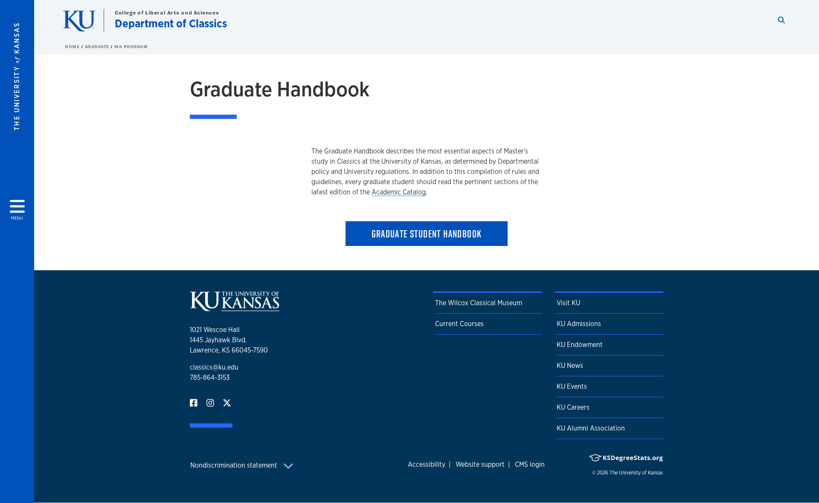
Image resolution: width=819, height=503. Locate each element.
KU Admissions (579, 323)
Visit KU (568, 302)
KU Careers (573, 407)
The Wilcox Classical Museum (478, 302)
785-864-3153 (209, 377)
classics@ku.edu (214, 367)
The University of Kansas (636, 472)
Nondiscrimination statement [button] (234, 465)
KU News (570, 365)
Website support (480, 464)
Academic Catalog (399, 192)
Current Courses (459, 323)
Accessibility (426, 464)
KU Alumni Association (591, 428)
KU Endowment (580, 344)
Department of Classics (171, 23)
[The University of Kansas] (234, 307)
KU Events (572, 386)
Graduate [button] (98, 46)
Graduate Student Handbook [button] (427, 233)
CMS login (530, 464)
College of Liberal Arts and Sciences (167, 12)
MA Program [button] (131, 46)
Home (73, 46)
